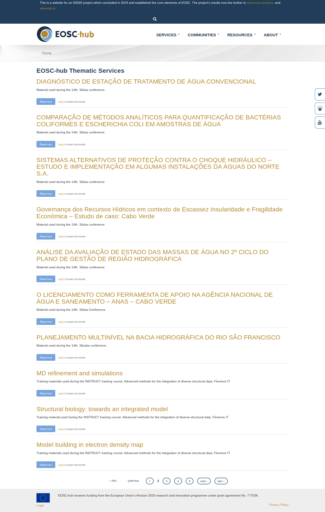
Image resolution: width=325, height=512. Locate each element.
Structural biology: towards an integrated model (102, 409)
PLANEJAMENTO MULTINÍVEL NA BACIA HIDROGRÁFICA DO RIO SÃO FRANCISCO (158, 337)
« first (113, 480)
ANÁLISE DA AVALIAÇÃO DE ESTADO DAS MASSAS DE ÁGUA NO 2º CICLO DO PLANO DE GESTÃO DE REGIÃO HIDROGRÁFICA (152, 255)
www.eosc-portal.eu (260, 2)
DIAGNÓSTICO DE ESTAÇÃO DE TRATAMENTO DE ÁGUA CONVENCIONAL (146, 81)
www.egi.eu (48, 8)
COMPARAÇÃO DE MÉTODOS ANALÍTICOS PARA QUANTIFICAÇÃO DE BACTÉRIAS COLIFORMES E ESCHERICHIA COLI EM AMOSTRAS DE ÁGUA (158, 121)
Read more (47, 101)
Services (167, 35)
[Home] (65, 34)
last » (221, 481)
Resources (240, 35)
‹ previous (132, 480)
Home (47, 53)
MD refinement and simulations (79, 373)
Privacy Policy (279, 504)
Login (40, 505)
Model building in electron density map (89, 444)
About (271, 35)
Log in (61, 101)
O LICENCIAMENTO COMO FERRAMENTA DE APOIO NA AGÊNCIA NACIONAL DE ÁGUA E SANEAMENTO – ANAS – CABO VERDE (154, 298)
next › (204, 481)
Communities (202, 35)
